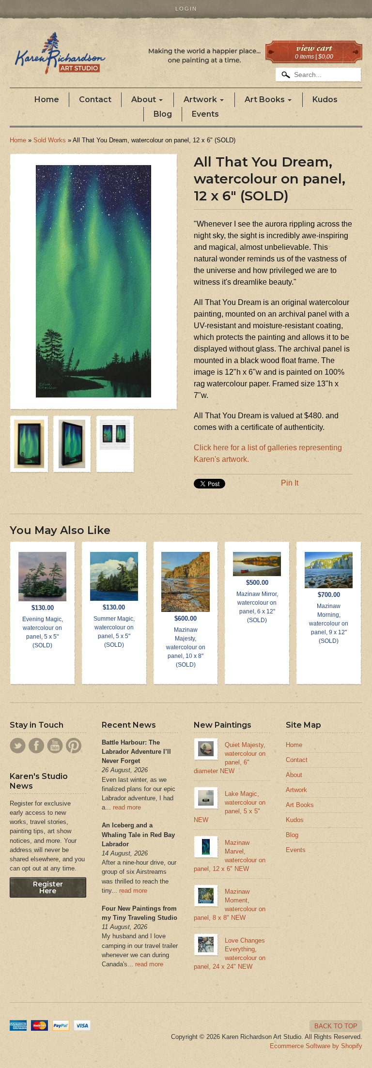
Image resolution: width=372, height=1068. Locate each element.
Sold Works (49, 140)
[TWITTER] (18, 745)
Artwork (200, 99)
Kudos (325, 99)
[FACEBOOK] (36, 745)
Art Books (265, 99)
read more (127, 807)
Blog (163, 114)
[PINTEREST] (73, 745)
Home (46, 99)
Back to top (335, 1026)
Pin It (289, 483)
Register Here (48, 887)
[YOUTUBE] (55, 745)
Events (205, 114)
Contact (95, 99)
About (143, 99)
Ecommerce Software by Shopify (316, 1046)
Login (186, 9)
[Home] (140, 60)
